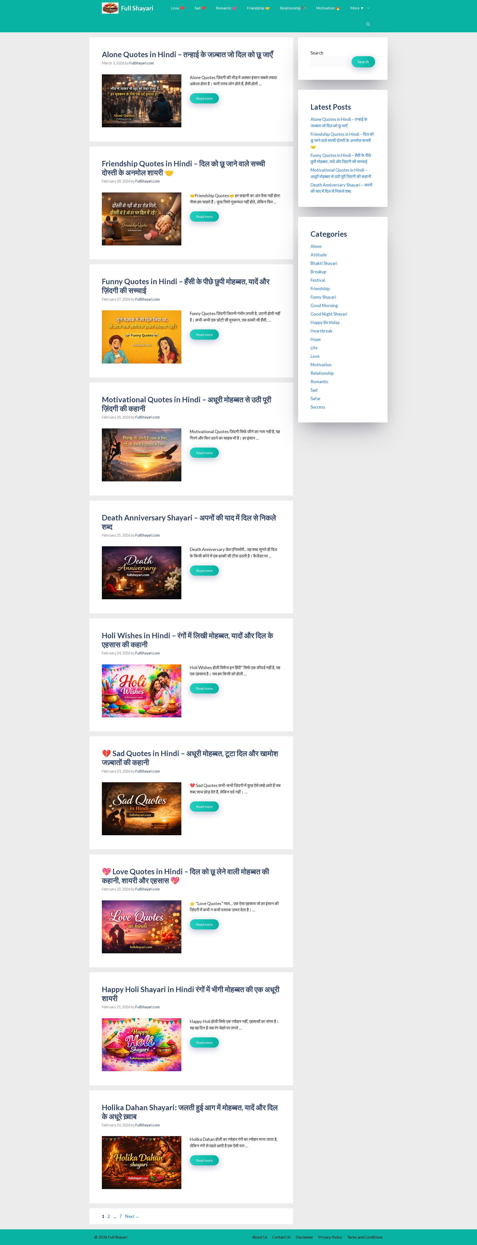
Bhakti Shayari (324, 263)
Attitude (319, 254)
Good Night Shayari (329, 314)
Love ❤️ (178, 8)
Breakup (318, 271)
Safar (316, 398)
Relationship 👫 (293, 8)
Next (132, 1216)
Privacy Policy (330, 1237)
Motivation (321, 364)
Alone (316, 246)
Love (315, 356)
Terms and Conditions (365, 1237)
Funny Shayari (323, 297)
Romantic (319, 381)
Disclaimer (304, 1237)
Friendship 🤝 (258, 8)
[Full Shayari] (110, 8)
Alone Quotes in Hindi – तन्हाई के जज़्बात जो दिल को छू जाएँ (187, 54)
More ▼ (357, 8)
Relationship (322, 373)
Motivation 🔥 (328, 8)
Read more (204, 98)
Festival (318, 280)
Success (318, 407)
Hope (316, 339)
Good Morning (324, 305)
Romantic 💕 (226, 8)
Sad (314, 390)
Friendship (320, 288)
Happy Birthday (325, 322)
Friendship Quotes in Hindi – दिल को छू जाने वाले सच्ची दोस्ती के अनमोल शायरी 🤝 (342, 140)
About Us (259, 1237)
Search (317, 52)
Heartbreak (321, 330)
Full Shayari (137, 8)
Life (314, 347)
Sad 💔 (200, 8)
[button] (368, 24)
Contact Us (281, 1237)
